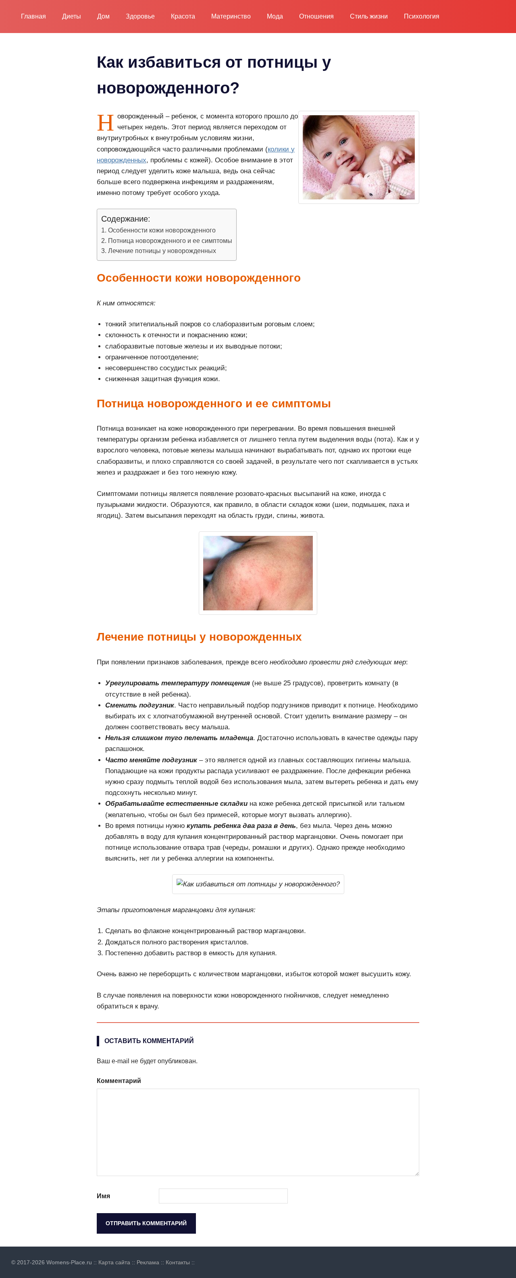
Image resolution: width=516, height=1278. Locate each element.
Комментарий (119, 1080)
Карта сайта (114, 1262)
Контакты (178, 1262)
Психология (421, 16)
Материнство (231, 16)
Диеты (71, 16)
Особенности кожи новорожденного (162, 230)
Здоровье (140, 16)
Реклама (148, 1262)
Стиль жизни (369, 16)
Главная (33, 16)
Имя (103, 1196)
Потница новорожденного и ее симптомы (170, 240)
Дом (103, 16)
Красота (183, 16)
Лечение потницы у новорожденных (162, 250)
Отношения (316, 16)
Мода (275, 16)
